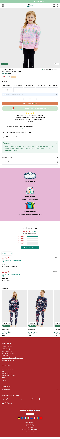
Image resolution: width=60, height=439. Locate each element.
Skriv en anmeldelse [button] (30, 247)
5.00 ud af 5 (34, 231)
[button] (5, 73)
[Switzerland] (41, 418)
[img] (5, 258)
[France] (25, 418)
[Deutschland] (19, 418)
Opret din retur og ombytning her (12, 358)
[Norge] (34, 418)
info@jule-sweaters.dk (8, 353)
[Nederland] (31, 418)
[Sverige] (38, 418)
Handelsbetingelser (8, 360)
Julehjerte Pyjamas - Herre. (35, 331)
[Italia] (28, 418)
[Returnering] (30, 137)
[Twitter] (10, 403)
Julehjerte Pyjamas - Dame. (9, 331)
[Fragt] (30, 132)
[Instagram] (3, 403)
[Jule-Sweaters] (30, 6)
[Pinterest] (6, 403)
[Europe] (22, 418)
